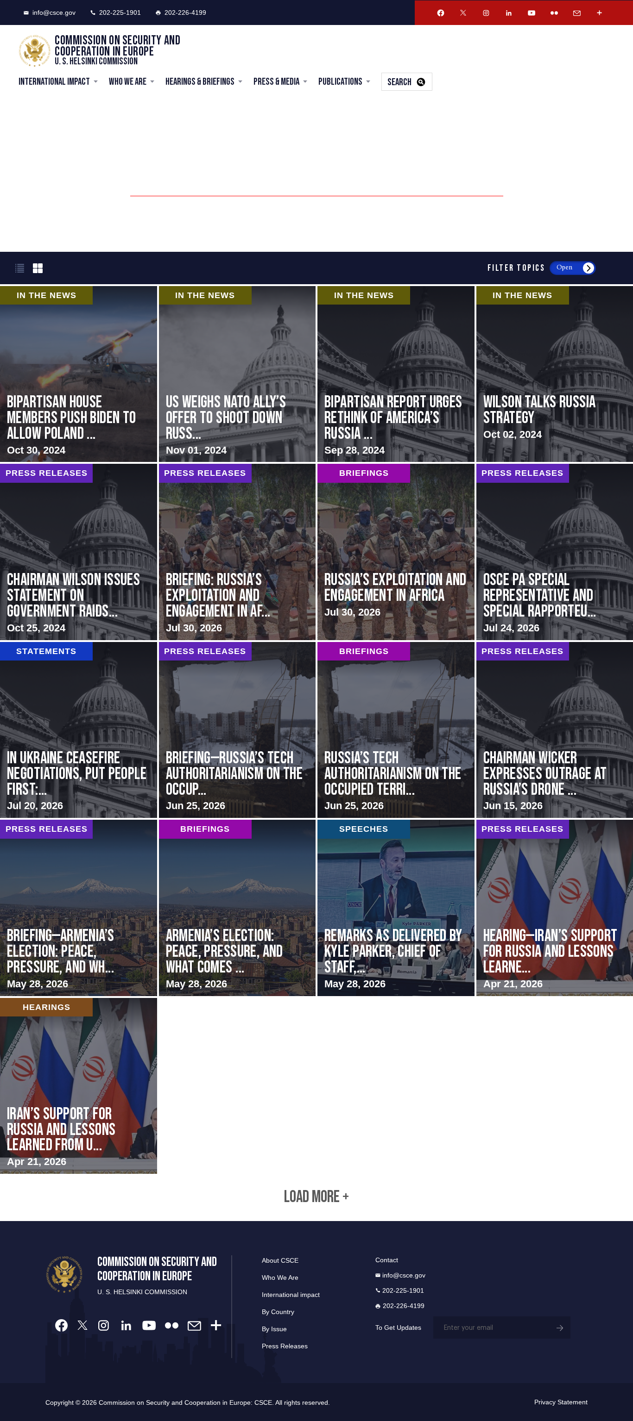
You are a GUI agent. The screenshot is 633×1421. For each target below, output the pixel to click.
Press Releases (285, 1346)
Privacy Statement (561, 1402)
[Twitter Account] (463, 13)
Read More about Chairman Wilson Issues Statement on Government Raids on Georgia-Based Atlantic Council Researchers (78, 552)
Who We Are (127, 81)
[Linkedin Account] (509, 13)
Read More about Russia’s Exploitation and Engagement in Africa (396, 552)
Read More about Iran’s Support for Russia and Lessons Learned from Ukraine (78, 1086)
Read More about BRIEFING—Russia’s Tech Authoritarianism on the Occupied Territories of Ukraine (237, 730)
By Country (278, 1311)
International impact (291, 1294)
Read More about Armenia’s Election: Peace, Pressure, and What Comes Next (237, 908)
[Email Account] (577, 13)
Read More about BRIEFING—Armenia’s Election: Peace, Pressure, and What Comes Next (78, 908)
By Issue (274, 1329)
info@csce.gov (54, 12)
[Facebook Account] (440, 13)
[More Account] (599, 13)
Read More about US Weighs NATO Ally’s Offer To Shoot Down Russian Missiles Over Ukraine (237, 374)
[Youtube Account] (531, 13)
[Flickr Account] (554, 13)
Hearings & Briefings (199, 81)
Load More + (316, 1197)
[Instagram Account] (486, 13)
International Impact (54, 81)
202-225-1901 (120, 12)
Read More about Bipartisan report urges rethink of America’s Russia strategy (396, 374)
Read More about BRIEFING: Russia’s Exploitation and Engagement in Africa (237, 552)
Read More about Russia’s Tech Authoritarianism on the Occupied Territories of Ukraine (396, 730)
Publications (340, 81)
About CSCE (280, 1260)
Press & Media (276, 81)
